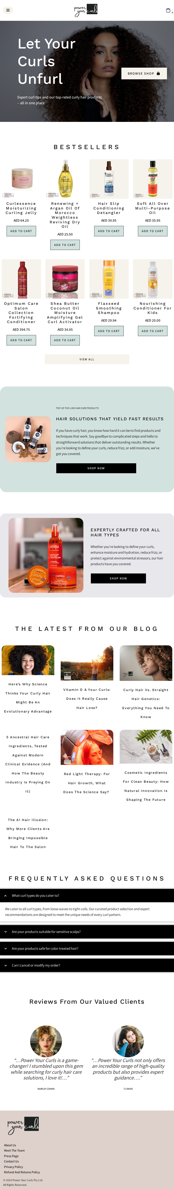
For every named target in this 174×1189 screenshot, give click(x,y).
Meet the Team (14, 1150)
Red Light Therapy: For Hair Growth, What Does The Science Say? (87, 783)
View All (87, 359)
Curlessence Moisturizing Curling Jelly (21, 208)
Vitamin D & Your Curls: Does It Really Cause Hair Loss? (87, 699)
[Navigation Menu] (8, 10)
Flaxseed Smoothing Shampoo (109, 308)
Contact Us (11, 1161)
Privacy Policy (13, 1167)
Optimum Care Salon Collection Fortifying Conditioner (21, 312)
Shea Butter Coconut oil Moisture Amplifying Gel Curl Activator (65, 312)
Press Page (11, 1156)
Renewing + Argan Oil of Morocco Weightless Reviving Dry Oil (65, 215)
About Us (10, 1145)
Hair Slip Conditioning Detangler (109, 208)
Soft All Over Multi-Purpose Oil (152, 208)
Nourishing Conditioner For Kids (152, 308)
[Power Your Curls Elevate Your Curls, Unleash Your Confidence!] (87, 10)
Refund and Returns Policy (22, 1172)
